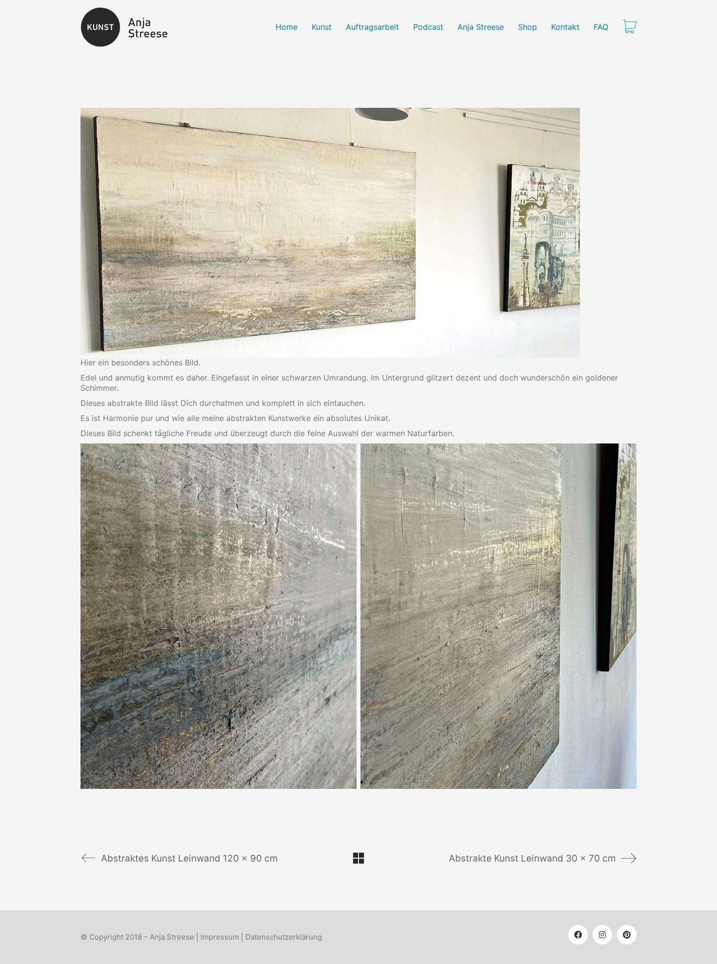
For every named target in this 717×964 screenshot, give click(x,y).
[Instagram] (602, 934)
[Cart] (630, 27)
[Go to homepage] (129, 27)
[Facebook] (578, 934)
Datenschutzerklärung (283, 937)
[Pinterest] (627, 934)
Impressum (219, 937)
